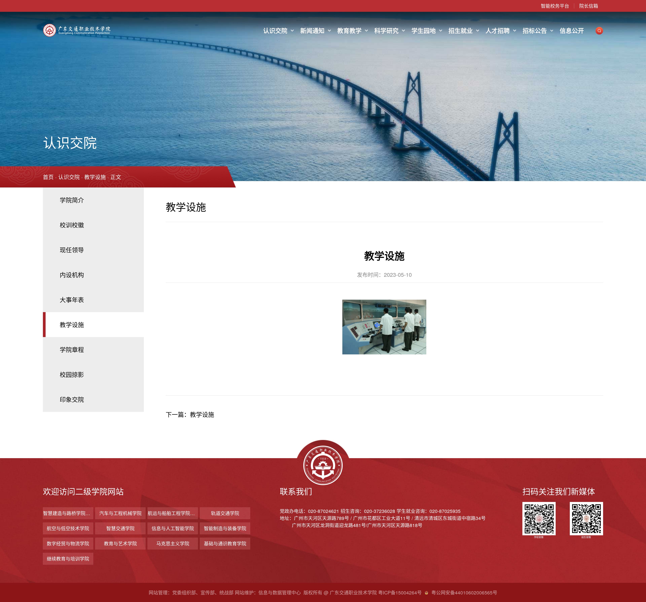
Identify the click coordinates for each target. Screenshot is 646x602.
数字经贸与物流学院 (68, 543)
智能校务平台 (555, 5)
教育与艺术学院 (120, 543)
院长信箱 (588, 5)
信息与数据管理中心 (279, 592)
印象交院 (72, 399)
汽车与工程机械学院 (120, 513)
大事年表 (72, 299)
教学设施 (95, 177)
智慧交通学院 (120, 528)
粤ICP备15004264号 (400, 592)
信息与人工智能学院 (173, 528)
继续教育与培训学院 (68, 558)
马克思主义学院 (172, 543)
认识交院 (275, 30)
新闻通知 (312, 30)
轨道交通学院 (225, 513)
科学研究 (386, 30)
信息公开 (572, 30)
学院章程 (72, 349)
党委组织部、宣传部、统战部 (203, 592)
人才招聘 (498, 30)
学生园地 (423, 30)
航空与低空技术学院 (68, 528)
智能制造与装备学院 (225, 528)
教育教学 (349, 30)
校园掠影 (72, 374)
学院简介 (72, 200)
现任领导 (72, 249)
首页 (48, 177)
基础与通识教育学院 (225, 543)
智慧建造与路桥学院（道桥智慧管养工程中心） (68, 513)
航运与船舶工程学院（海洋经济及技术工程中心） (173, 513)
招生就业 (460, 30)
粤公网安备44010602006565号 (464, 592)
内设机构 (72, 274)
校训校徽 (72, 224)
